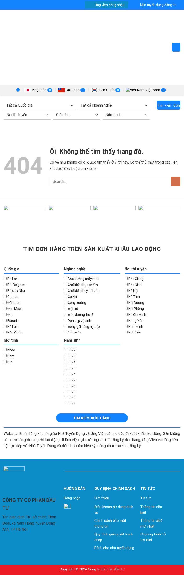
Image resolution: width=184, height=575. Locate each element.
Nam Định (135, 327)
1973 (71, 356)
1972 (71, 350)
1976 (71, 374)
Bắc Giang (136, 279)
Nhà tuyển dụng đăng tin (158, 5)
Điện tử (72, 309)
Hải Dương (136, 303)
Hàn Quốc (108, 90)
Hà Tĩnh (134, 297)
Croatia (12, 297)
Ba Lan (12, 279)
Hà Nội (133, 291)
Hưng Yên (135, 321)
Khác (11, 350)
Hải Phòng (136, 309)
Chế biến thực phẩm (82, 285)
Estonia (13, 321)
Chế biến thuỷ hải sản (83, 291)
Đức (10, 315)
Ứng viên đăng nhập (110, 5)
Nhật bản (41, 90)
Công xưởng (76, 303)
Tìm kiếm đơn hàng (168, 106)
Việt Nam (154, 90)
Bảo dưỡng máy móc (83, 279)
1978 (71, 386)
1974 (71, 362)
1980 (71, 398)
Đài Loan (74, 90)
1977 (71, 380)
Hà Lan (12, 327)
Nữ (9, 362)
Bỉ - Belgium (16, 285)
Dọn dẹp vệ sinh (79, 321)
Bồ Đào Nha (16, 291)
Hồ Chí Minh (137, 315)
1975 (71, 368)
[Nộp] (175, 181)
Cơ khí (72, 297)
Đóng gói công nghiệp (83, 327)
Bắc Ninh (135, 285)
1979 (71, 392)
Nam (11, 356)
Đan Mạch (15, 309)
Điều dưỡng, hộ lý (80, 315)
